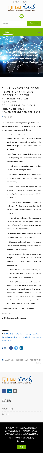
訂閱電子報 (34, 23)
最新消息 (24, 48)
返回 (38, 363)
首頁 (15, 48)
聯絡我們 (16, 2)
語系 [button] (26, 2)
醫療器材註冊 (7, 408)
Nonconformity (34, 359)
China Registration (17, 359)
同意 (21, 447)
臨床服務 (5, 414)
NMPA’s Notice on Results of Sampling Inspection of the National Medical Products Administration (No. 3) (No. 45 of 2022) (21, 337)
